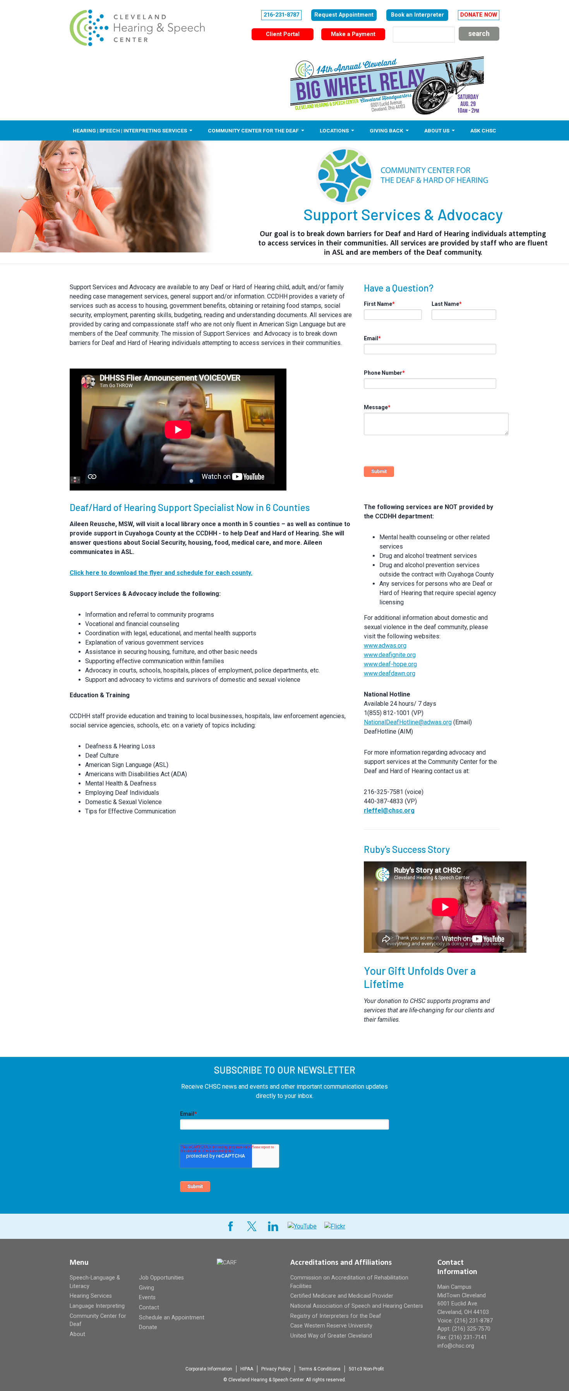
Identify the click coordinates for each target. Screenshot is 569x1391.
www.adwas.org (385, 645)
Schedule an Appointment (171, 1317)
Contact (149, 1307)
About (77, 1334)
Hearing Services (91, 1296)
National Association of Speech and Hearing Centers (356, 1306)
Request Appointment (344, 15)
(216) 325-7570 (471, 1329)
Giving (146, 1288)
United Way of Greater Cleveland (331, 1336)
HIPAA (246, 1369)
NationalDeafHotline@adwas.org (408, 722)
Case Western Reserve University (331, 1325)
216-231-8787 (281, 15)
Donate (148, 1327)
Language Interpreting (97, 1306)
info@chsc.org (455, 1346)
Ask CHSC (483, 130)
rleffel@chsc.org (389, 810)
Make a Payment (353, 34)
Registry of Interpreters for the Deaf (335, 1316)
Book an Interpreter (417, 15)
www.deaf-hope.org (390, 664)
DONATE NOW (478, 15)
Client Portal (283, 34)
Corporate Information (208, 1369)
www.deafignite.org (390, 655)
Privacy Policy (276, 1369)
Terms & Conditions (320, 1369)
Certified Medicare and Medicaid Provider (341, 1296)
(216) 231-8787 (473, 1320)
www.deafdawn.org (389, 673)
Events (147, 1297)
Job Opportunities (161, 1277)
